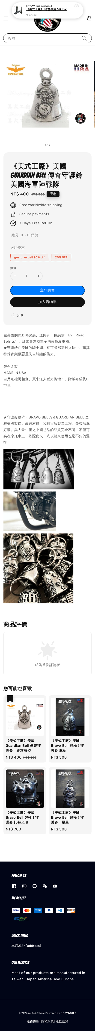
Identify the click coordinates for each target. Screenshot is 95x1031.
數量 (13, 268)
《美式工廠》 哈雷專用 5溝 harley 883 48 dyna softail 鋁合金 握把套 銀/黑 (47, 9)
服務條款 (33, 1021)
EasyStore (68, 1013)
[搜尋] (84, 38)
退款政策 (62, 1021)
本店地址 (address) (26, 946)
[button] (6, 18)
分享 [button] (20, 315)
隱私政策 (47, 1021)
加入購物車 (47, 302)
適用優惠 (17, 248)
